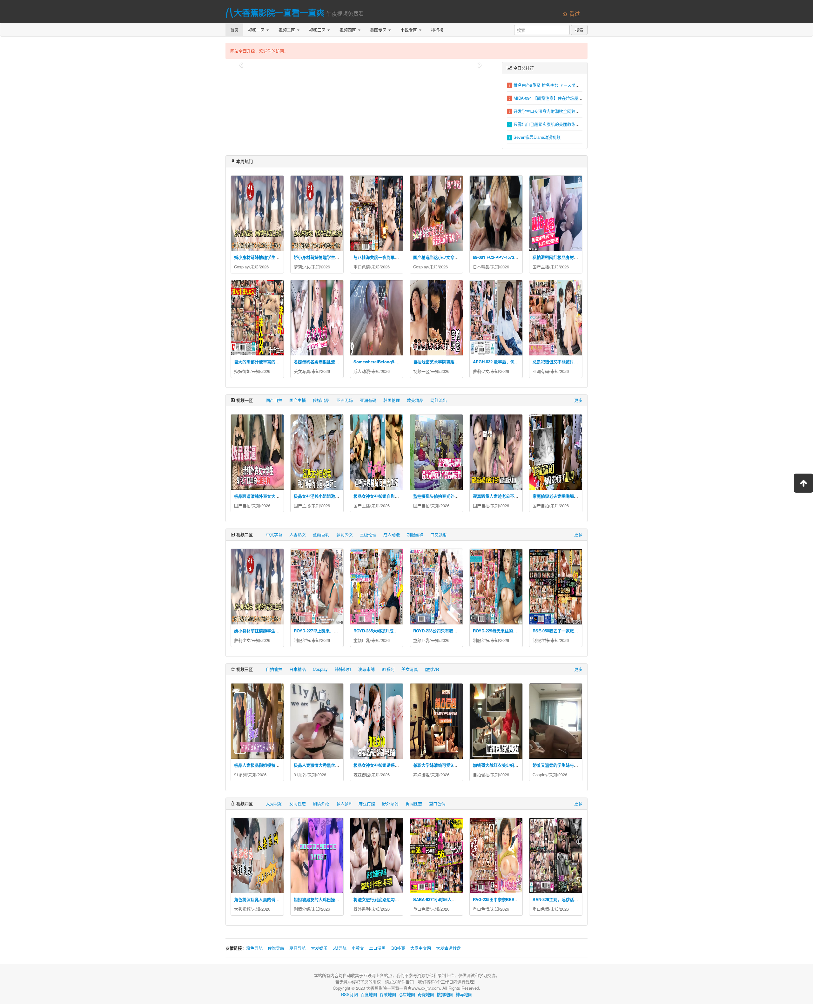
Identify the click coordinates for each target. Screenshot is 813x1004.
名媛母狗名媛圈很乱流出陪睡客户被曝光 (331, 362)
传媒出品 (321, 400)
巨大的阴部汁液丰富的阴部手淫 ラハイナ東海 (276, 362)
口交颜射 (438, 534)
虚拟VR (432, 669)
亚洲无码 (344, 400)
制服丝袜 (415, 534)
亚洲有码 (541, 371)
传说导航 (276, 948)
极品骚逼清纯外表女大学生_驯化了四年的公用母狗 (280, 496)
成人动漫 (361, 371)
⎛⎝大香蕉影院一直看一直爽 (275, 12)
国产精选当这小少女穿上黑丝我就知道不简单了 (456, 257)
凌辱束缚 (366, 669)
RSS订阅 (349, 994)
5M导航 (339, 948)
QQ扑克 (398, 948)
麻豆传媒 (367, 803)
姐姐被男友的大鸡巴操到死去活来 (325, 899)
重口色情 (361, 267)
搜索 (579, 30)
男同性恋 (414, 803)
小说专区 (409, 30)
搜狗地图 (445, 994)
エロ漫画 (377, 948)
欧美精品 (415, 400)
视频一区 (257, 30)
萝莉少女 (302, 267)
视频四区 (348, 30)
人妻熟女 (297, 534)
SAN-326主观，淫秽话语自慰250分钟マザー (573, 899)
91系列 (388, 669)
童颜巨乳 (321, 534)
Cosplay (241, 267)
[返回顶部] (803, 483)
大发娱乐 (319, 948)
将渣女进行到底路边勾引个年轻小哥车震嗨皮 (394, 899)
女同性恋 (297, 803)
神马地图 (464, 994)
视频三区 (318, 30)
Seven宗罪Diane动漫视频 (537, 137)
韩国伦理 (391, 400)
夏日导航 (297, 948)
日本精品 (481, 267)
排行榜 (437, 30)
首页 (234, 30)
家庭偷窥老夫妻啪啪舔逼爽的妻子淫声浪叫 (572, 496)
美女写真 (302, 371)
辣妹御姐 (242, 371)
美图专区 (379, 30)
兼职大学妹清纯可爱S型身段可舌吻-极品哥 (452, 765)
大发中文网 (420, 948)
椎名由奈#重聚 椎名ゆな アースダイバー (551, 85)
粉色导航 (254, 948)
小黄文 (358, 948)
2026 (264, 267)
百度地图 (368, 994)
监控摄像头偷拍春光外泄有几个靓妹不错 (450, 496)
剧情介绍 (321, 803)
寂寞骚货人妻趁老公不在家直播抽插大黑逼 (512, 496)
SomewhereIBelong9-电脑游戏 (382, 362)
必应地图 (407, 994)
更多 (578, 400)
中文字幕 (274, 534)
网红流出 (438, 400)
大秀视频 (274, 803)
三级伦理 (368, 534)
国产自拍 (274, 400)
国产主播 (541, 267)
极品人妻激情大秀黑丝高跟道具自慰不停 (331, 765)
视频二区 (287, 30)
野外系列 (390, 803)
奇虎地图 (426, 994)
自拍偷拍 (274, 669)
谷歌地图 (388, 994)
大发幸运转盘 (448, 948)
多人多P (344, 803)
